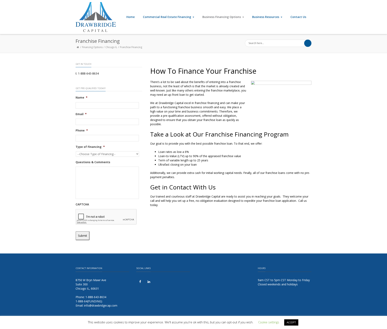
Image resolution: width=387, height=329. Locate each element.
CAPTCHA (82, 204)
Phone (82, 130)
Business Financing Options (221, 17)
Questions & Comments (93, 162)
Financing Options (92, 47)
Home (130, 17)
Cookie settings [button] (268, 322)
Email (81, 114)
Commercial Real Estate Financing (167, 17)
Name (81, 97)
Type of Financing (90, 147)
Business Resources (265, 17)
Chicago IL (111, 47)
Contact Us (298, 17)
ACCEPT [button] (291, 322)
